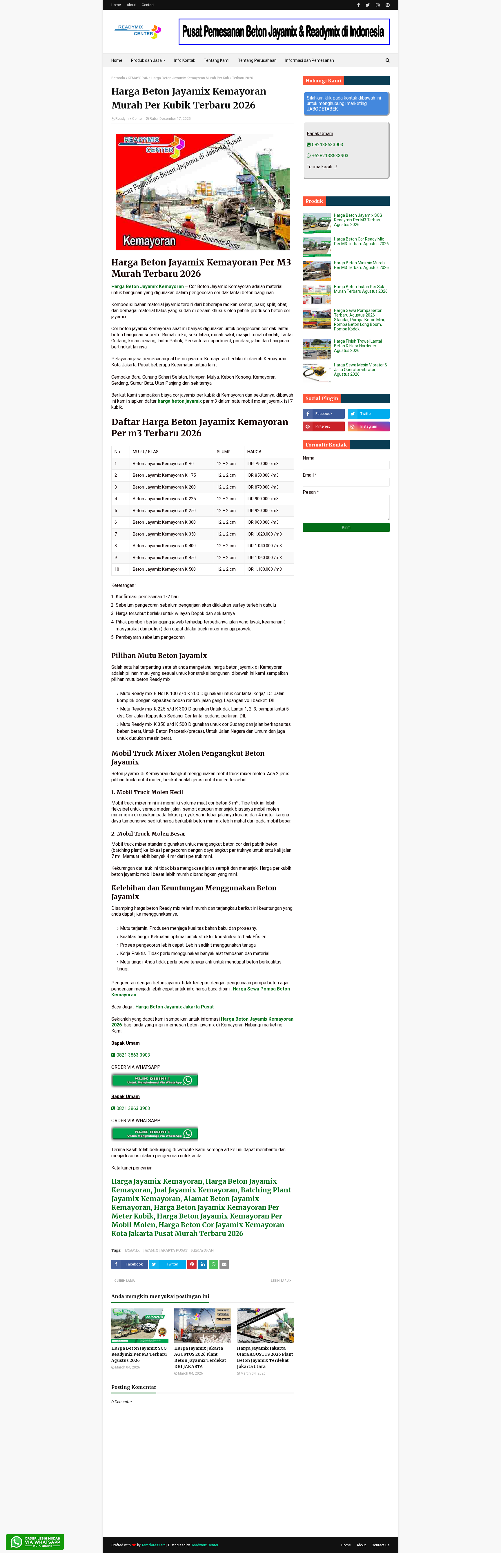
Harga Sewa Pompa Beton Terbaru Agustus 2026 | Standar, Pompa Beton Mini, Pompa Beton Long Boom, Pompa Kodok (359, 319)
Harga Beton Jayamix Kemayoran (147, 286)
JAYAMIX (132, 1250)
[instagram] (377, 5)
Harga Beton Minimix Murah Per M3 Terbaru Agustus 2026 (361, 265)
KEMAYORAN (138, 78)
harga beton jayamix (180, 401)
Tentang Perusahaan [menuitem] (257, 60)
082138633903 (327, 144)
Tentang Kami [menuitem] (216, 60)
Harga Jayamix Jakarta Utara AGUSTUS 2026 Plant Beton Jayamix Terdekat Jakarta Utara (265, 1357)
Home (116, 5)
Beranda (118, 78)
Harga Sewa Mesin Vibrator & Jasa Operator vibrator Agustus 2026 (360, 370)
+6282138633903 (329, 155)
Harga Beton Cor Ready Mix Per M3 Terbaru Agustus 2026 (361, 241)
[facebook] (358, 5)
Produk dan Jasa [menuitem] (146, 60)
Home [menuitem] (116, 60)
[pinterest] (387, 5)
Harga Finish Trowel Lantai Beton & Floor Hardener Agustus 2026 (358, 346)
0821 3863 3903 (132, 1055)
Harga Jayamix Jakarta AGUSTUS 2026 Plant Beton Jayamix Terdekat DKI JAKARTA (200, 1357)
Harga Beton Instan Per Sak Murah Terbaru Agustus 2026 (361, 289)
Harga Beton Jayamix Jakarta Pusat (174, 1007)
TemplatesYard (153, 1545)
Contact (148, 5)
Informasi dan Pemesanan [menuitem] (309, 60)
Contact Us (381, 1545)
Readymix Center (129, 119)
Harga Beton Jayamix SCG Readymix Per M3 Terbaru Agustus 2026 (139, 1354)
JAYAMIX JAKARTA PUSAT (165, 1250)
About (131, 5)
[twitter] (367, 5)
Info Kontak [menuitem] (184, 60)
